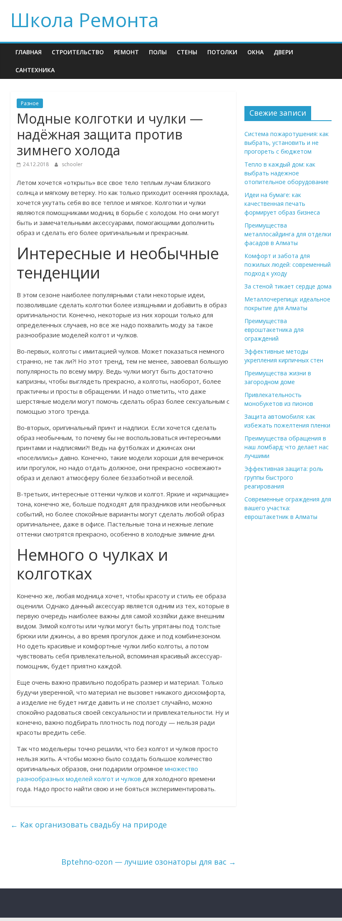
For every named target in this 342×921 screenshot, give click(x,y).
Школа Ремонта (84, 20)
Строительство (78, 52)
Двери (283, 52)
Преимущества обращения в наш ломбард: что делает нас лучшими (286, 447)
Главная (28, 52)
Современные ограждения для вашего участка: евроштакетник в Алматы (287, 508)
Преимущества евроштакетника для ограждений (274, 329)
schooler (72, 164)
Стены (187, 52)
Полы (158, 52)
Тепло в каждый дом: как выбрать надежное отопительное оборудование (286, 173)
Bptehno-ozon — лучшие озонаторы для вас (148, 862)
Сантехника (35, 70)
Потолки (222, 52)
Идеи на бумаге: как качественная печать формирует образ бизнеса (282, 203)
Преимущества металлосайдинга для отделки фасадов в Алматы (287, 234)
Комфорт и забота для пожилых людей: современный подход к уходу (287, 264)
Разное (30, 103)
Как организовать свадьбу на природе (88, 825)
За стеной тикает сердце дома (288, 286)
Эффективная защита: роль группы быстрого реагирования (283, 477)
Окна (255, 52)
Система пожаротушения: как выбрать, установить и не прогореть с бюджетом (286, 142)
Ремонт (126, 52)
